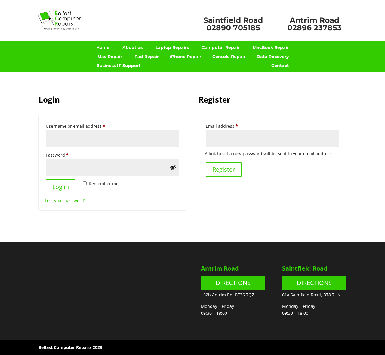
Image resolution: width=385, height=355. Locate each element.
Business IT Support (118, 65)
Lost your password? (65, 201)
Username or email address (85, 126)
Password (66, 155)
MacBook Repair (271, 47)
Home (102, 47)
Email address (231, 126)
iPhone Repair (185, 56)
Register (223, 169)
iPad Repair (146, 56)
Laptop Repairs (172, 47)
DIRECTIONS (233, 283)
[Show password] (173, 167)
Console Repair (228, 56)
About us (132, 47)
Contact (280, 65)
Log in (60, 187)
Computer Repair (221, 47)
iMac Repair (109, 56)
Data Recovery (273, 56)
